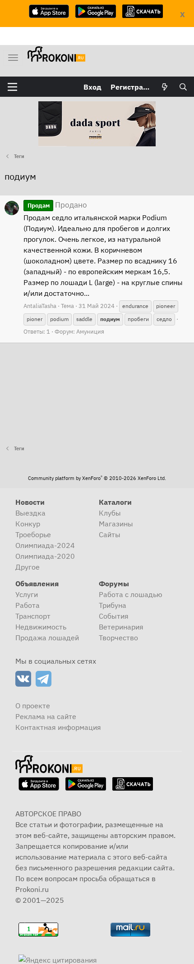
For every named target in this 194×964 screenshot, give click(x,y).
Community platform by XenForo (97, 478)
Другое (27, 566)
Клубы (110, 512)
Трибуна (112, 605)
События (114, 615)
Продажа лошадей (47, 637)
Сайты (109, 534)
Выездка (30, 512)
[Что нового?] (165, 87)
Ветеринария (121, 626)
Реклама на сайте (45, 716)
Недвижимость (40, 626)
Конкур (27, 523)
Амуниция (90, 331)
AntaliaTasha (39, 306)
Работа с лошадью (130, 594)
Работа (27, 605)
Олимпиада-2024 (45, 545)
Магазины (116, 523)
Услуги (26, 594)
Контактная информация (58, 727)
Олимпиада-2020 (45, 556)
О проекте (32, 705)
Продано (57, 205)
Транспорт (33, 615)
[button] (12, 87)
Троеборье (33, 534)
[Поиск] (183, 87)
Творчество (118, 637)
